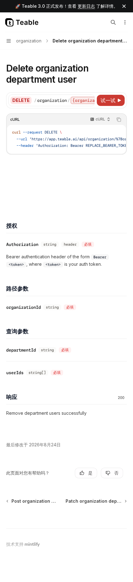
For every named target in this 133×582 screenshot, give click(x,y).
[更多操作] (125, 22)
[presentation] (64, 100)
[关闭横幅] (124, 6)
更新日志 (86, 6)
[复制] (89, 100)
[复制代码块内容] (119, 120)
